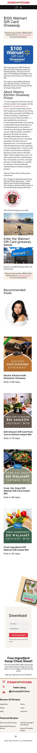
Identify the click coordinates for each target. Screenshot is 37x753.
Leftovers (23, 711)
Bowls (22, 704)
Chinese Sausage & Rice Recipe (27, 723)
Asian (22, 708)
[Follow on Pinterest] (3, 687)
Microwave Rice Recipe (8, 722)
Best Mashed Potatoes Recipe (8, 727)
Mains (2, 708)
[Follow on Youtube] (3, 692)
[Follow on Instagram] (3, 681)
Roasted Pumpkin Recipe (26, 729)
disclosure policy (24, 34)
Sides (2, 711)
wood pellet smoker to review (16, 107)
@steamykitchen (19, 691)
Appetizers (4, 704)
